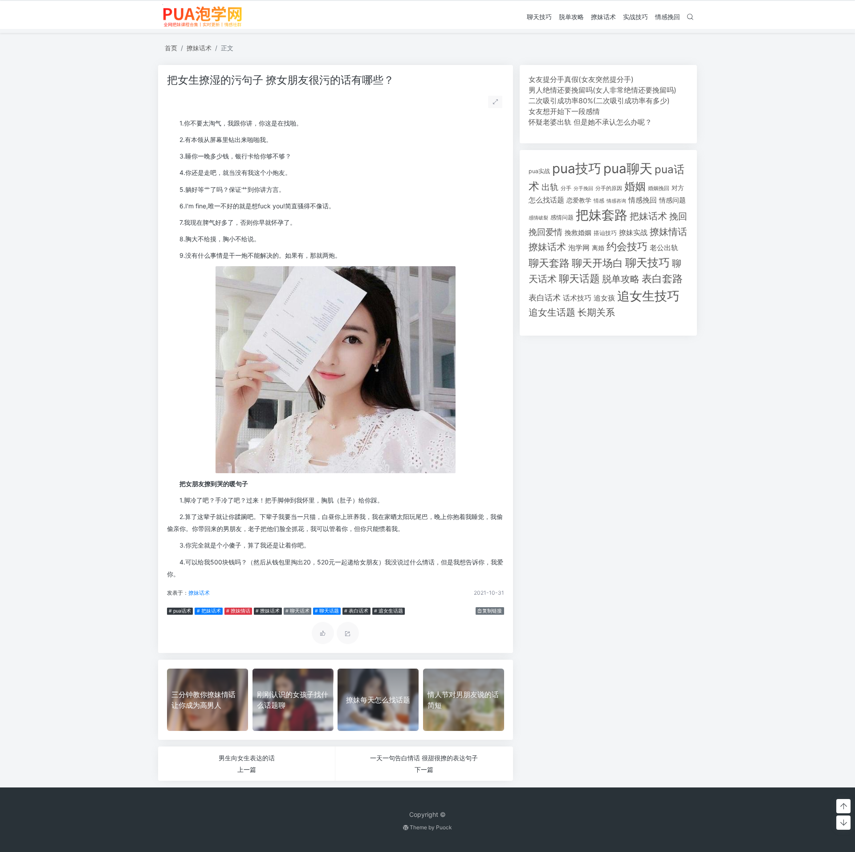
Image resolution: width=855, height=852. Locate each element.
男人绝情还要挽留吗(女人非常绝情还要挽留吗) (602, 89)
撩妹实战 (633, 232)
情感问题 (672, 200)
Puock (444, 827)
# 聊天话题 (327, 611)
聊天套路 (549, 263)
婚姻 (635, 186)
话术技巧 (577, 298)
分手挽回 (583, 188)
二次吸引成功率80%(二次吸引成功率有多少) (599, 100)
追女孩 (604, 297)
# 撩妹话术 (268, 611)
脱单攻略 (571, 16)
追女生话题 (552, 312)
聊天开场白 (597, 263)
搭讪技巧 (605, 233)
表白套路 (662, 278)
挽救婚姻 (578, 233)
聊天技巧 (539, 16)
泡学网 (579, 247)
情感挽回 (667, 16)
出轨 (550, 187)
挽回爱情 (545, 232)
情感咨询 (616, 201)
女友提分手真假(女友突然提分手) (581, 79)
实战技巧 (635, 16)
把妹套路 (601, 215)
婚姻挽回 (658, 188)
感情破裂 (538, 218)
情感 (599, 200)
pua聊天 (627, 168)
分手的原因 (608, 188)
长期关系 (596, 312)
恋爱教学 (578, 200)
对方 (678, 187)
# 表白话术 (356, 611)
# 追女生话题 (388, 611)
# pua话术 (180, 611)
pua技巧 (576, 168)
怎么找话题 (546, 200)
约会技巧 (627, 246)
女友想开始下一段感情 (564, 111)
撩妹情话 (668, 231)
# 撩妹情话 (238, 611)
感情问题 (562, 217)
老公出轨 (664, 247)
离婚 (598, 248)
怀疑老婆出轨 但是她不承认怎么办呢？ (590, 122)
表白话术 (545, 297)
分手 (566, 188)
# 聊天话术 (297, 611)
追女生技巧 (648, 296)
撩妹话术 (603, 16)
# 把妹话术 (209, 611)
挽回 (678, 216)
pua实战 (539, 171)
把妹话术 (648, 216)
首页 (171, 48)
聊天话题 (579, 278)
